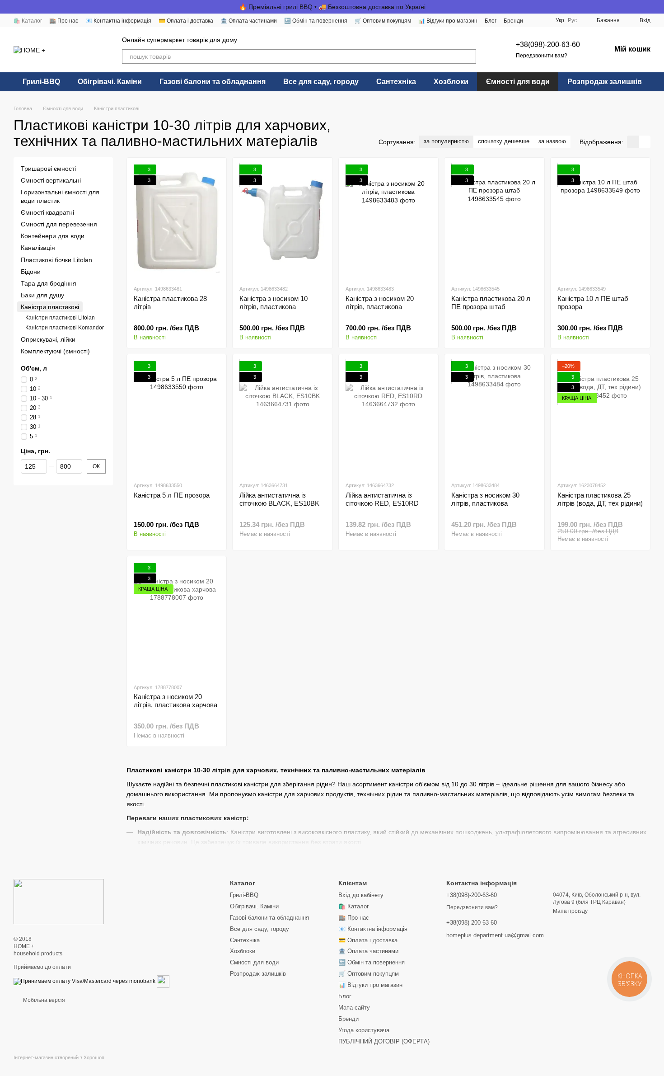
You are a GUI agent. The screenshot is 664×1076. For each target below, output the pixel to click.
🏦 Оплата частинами (248, 21)
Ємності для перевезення (59, 224)
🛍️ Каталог (28, 21)
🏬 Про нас (63, 21)
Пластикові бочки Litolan (56, 259)
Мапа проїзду (570, 911)
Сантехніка (396, 81)
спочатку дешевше (503, 141)
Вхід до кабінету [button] (360, 895)
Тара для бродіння (48, 283)
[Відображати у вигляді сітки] (633, 142)
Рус (572, 20)
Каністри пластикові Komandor (64, 327)
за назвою (552, 141)
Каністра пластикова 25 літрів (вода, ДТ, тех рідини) (600, 499)
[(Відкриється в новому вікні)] (163, 981)
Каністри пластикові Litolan (60, 318)
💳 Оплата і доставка (186, 21)
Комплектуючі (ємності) (55, 351)
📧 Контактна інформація (118, 21)
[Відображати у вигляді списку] (644, 142)
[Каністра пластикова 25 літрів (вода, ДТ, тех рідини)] (600, 417)
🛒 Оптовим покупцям (383, 21)
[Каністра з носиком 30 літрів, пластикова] (494, 417)
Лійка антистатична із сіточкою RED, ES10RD (382, 499)
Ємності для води (518, 81)
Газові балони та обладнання (212, 81)
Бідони (31, 271)
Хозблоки (451, 81)
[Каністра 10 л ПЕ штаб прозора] (600, 220)
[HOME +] (59, 901)
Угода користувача (363, 1030)
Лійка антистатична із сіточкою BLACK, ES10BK (279, 499)
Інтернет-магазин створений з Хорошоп (59, 1057)
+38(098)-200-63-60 (548, 44)
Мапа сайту (354, 1007)
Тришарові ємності (48, 168)
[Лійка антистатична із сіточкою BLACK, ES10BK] (282, 417)
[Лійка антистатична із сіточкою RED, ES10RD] (388, 417)
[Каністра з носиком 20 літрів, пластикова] (388, 220)
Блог (490, 21)
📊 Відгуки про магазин (447, 21)
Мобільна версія (43, 1000)
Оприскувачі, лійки (48, 339)
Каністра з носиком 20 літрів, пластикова (380, 302)
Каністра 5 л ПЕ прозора (172, 495)
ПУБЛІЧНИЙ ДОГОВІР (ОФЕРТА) (384, 1041)
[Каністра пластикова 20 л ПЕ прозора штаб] (494, 220)
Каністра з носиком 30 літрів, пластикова (485, 499)
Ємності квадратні (47, 212)
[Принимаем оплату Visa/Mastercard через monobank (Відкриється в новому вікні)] (84, 981)
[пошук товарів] (469, 56)
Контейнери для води (52, 236)
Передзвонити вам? (541, 55)
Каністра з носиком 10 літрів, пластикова (273, 302)
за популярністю (446, 141)
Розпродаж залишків (604, 81)
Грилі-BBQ (41, 81)
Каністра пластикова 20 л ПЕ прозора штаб (490, 302)
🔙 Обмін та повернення (315, 21)
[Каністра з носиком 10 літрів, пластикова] (282, 220)
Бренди (513, 21)
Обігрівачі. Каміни (110, 81)
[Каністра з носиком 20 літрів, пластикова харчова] (177, 619)
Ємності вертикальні (51, 180)
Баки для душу (42, 295)
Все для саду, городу (321, 81)
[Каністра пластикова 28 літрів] (177, 220)
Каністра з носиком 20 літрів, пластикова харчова (175, 701)
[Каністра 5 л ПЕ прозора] (177, 417)
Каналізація (38, 248)
